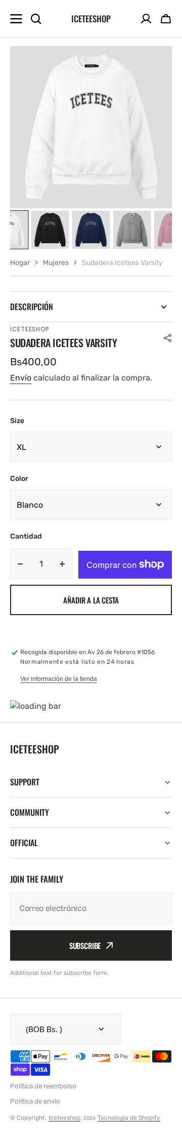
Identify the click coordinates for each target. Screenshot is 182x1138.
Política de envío (35, 1101)
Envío (20, 378)
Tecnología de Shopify (129, 1117)
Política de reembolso (43, 1086)
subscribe (85, 945)
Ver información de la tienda (58, 678)
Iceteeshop (64, 1117)
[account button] (146, 19)
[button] (166, 19)
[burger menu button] (16, 19)
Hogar (20, 262)
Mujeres (56, 262)
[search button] (36, 19)
